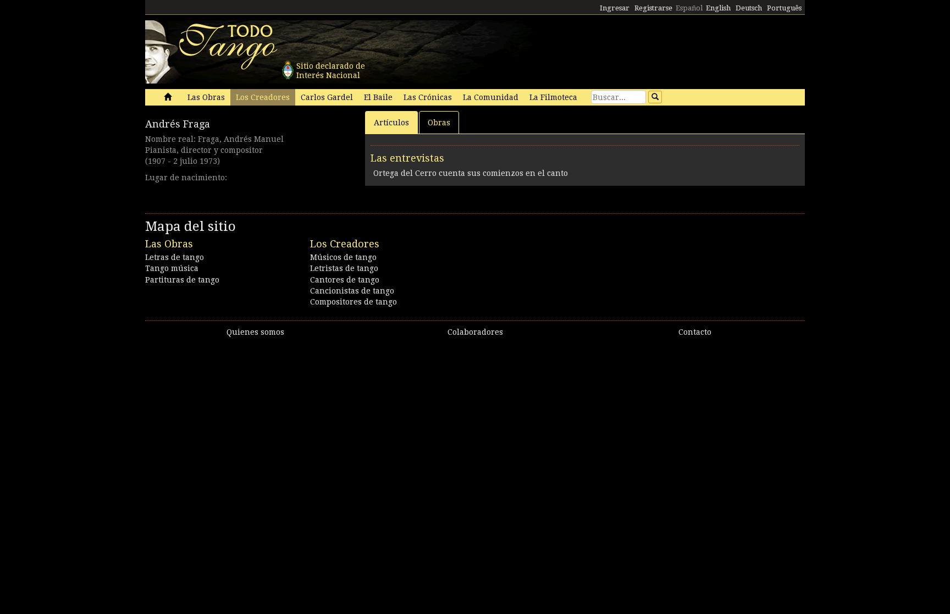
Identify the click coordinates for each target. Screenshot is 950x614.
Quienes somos (255, 332)
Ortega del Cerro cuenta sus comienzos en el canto (470, 173)
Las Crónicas (428, 97)
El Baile (378, 97)
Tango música (171, 268)
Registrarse (653, 8)
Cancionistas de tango (352, 290)
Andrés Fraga (177, 124)
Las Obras (206, 97)
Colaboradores (475, 332)
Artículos (391, 122)
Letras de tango (174, 257)
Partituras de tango (182, 279)
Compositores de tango (353, 301)
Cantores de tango (344, 279)
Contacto (694, 332)
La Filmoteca (553, 97)
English (718, 8)
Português (784, 8)
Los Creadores (263, 97)
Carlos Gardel (327, 97)
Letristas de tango (344, 268)
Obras (439, 122)
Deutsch (749, 8)
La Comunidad (490, 97)
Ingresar (614, 8)
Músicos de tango (343, 257)
